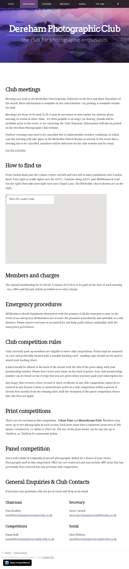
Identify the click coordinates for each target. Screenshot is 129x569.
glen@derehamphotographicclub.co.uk (93, 539)
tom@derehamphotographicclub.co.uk (29, 515)
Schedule (46, 3)
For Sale (100, 3)
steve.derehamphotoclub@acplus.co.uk (92, 515)
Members (64, 3)
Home (11, 3)
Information (29, 3)
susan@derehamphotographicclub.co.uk (30, 539)
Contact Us (48, 557)
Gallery (82, 3)
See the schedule (16, 150)
